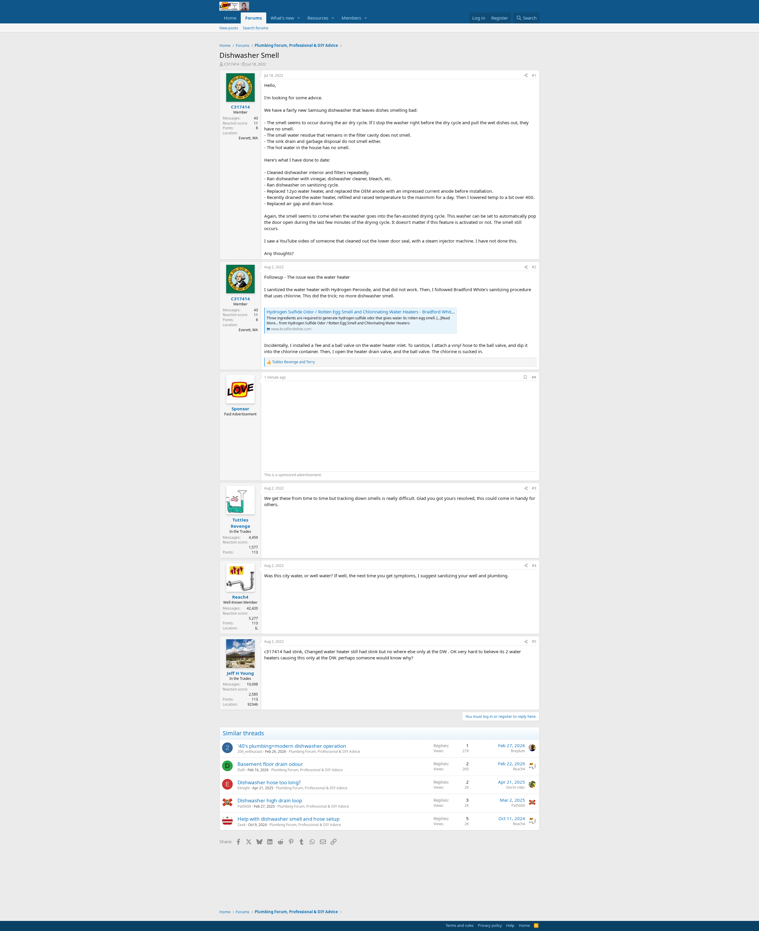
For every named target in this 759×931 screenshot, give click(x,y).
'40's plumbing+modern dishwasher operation (291, 745)
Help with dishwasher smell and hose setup (288, 818)
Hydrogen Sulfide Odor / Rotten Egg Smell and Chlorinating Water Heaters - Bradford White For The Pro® (374, 312)
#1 (534, 75)
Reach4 (519, 768)
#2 (534, 267)
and (293, 362)
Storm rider (515, 787)
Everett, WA (248, 138)
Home (230, 18)
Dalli (241, 769)
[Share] (526, 75)
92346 (253, 704)
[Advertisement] (314, 425)
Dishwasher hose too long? (269, 782)
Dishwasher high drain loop (269, 800)
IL (256, 628)
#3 (534, 488)
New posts (228, 28)
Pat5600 (244, 806)
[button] (299, 17)
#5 (534, 641)
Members (351, 18)
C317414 (231, 64)
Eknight (243, 787)
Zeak (241, 824)
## (534, 377)
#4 (534, 565)
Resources (317, 18)
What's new (282, 18)
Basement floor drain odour (270, 764)
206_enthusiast (249, 751)
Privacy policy (490, 925)
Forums (253, 18)
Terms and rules (459, 925)
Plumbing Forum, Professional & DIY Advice (324, 751)
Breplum (518, 750)
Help (510, 925)
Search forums (255, 28)
